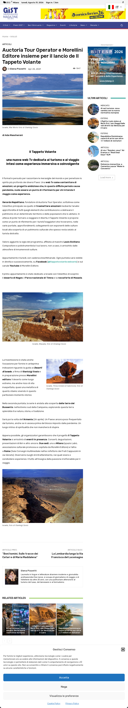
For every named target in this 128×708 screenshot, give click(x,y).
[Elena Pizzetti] (5, 69)
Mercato (15, 625)
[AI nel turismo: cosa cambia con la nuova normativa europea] (15, 619)
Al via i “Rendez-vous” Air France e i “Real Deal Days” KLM (112, 152)
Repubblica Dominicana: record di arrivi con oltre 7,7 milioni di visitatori (69, 630)
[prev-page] (4, 641)
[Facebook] (123, 3)
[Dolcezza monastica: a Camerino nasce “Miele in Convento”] (93, 165)
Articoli (13, 36)
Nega (64, 686)
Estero (42, 623)
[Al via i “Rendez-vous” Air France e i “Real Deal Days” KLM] (93, 151)
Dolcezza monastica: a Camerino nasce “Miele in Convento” (112, 166)
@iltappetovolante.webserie (62, 261)
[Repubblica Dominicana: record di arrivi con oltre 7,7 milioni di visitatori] (69, 619)
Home (5, 36)
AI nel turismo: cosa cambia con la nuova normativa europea (15, 630)
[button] (123, 649)
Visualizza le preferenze (64, 695)
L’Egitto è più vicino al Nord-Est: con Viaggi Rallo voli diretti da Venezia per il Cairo (42, 629)
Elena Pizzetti (18, 69)
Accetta (64, 677)
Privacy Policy (72, 703)
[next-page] (10, 641)
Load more (105, 177)
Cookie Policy (53, 703)
